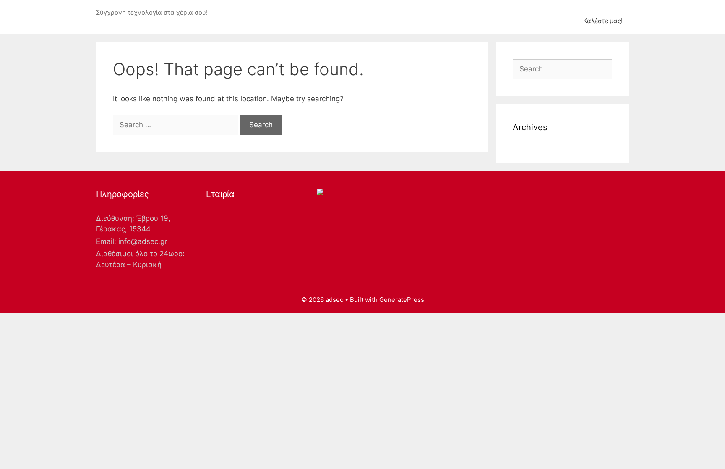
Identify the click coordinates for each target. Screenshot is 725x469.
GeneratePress (401, 300)
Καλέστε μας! (603, 21)
